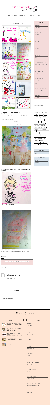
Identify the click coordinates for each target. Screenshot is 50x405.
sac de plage (40, 138)
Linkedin (22, 261)
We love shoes (37, 97)
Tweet (11, 261)
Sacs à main (10, 15)
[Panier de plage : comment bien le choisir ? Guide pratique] (4, 344)
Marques (30, 15)
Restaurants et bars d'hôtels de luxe (41, 64)
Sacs (44, 138)
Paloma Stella (40, 131)
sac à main (36, 140)
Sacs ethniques (37, 73)
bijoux (44, 114)
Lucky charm (43, 125)
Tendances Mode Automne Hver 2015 (33, 383)
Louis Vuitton (37, 125)
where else (45, 144)
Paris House (46, 131)
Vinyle (40, 144)
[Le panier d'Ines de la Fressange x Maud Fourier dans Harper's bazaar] (4, 339)
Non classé (37, 48)
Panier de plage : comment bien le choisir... (13, 343)
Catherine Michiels (45, 118)
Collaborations (37, 27)
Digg (27, 261)
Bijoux (15, 15)
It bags (36, 43)
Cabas (45, 116)
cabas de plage (37, 118)
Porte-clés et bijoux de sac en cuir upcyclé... (14, 323)
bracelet (36, 116)
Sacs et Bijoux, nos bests (39, 71)
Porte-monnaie (37, 136)
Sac (35, 138)
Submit (16, 261)
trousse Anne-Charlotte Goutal (18, 169)
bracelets (40, 116)
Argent (45, 112)
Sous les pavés (37, 142)
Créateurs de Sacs (38, 32)
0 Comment (22, 23)
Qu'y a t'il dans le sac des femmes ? (33, 357)
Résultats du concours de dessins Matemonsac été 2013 (17, 22)
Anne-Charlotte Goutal (39, 112)
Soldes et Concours (38, 80)
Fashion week (37, 39)
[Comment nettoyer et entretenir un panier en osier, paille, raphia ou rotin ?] (4, 329)
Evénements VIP (37, 36)
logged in (6, 298)
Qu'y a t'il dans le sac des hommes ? (41, 62)
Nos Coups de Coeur (38, 50)
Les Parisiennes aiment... (15, 324)
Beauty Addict (37, 25)
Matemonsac (4, 267)
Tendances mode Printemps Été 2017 (41, 88)
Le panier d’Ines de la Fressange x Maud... (13, 338)
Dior (40, 121)
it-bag (40, 123)
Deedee (36, 164)
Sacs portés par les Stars (39, 78)
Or (35, 131)
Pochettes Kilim (37, 55)
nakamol (44, 129)
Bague (36, 114)
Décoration (37, 34)
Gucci (44, 121)
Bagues (40, 114)
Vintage (25, 15)
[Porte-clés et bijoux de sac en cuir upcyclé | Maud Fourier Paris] (4, 324)
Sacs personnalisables (16, 335)
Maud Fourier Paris (38, 129)
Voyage (28, 390)
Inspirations (37, 41)
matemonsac (43, 127)
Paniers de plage (9, 330)
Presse (36, 57)
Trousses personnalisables (39, 90)
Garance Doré (37, 162)
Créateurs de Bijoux (30, 327)
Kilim (44, 123)
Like (6, 261)
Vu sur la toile (37, 95)
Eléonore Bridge (37, 160)
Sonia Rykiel (42, 140)
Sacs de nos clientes (38, 69)
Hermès (36, 123)
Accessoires (20, 15)
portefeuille (44, 136)
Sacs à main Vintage (38, 66)
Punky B (36, 153)
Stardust (43, 142)
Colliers (36, 121)
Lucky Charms (37, 127)
